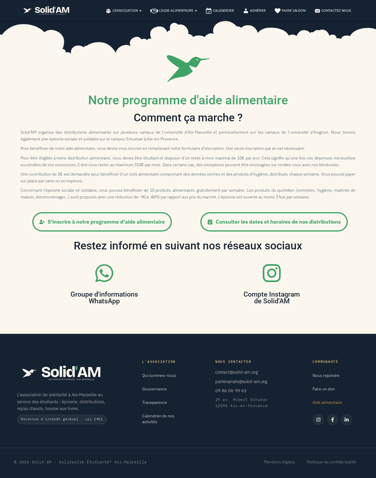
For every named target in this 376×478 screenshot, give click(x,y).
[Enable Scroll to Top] (364, 466)
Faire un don (294, 10)
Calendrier (223, 10)
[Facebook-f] (332, 419)
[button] (140, 10)
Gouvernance (154, 389)
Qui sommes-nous (159, 375)
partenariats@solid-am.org (241, 381)
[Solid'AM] (46, 10)
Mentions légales (279, 462)
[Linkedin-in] (346, 419)
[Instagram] (318, 419)
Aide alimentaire (327, 402)
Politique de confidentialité (331, 462)
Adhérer (258, 10)
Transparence (154, 402)
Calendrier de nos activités (158, 418)
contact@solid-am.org (236, 372)
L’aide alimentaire (176, 10)
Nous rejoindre (326, 375)
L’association (126, 10)
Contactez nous (336, 10)
